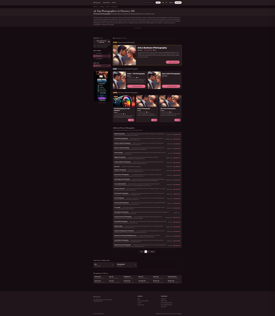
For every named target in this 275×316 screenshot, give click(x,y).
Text (155, 50)
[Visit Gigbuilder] (102, 86)
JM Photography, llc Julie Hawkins (122, 109)
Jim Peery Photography (168, 108)
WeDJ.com (95, 6)
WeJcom (96, 3)
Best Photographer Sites (166, 302)
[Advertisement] (137, 32)
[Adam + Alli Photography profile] (119, 80)
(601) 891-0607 (148, 50)
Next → (152, 251)
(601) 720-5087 (118, 114)
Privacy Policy (141, 304)
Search (158, 2)
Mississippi (102, 6)
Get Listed (178, 2)
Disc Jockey (99, 53)
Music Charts (106, 2)
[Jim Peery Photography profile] (170, 101)
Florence (108, 6)
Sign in (171, 2)
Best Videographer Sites (166, 304)
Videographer (99, 58)
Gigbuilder (163, 298)
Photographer (99, 55)
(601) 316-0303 (142, 112)
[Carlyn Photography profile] (147, 101)
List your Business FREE (143, 300)
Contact (139, 302)
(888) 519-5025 (131, 77)
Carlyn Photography (143, 108)
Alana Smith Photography (171, 74)
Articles (114, 2)
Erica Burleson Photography (152, 48)
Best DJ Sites (164, 300)
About (139, 298)
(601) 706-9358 (165, 112)
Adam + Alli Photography (136, 74)
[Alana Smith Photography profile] (154, 80)
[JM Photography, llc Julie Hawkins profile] (124, 101)
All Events (98, 65)
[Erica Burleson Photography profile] (124, 55)
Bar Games (163, 306)
